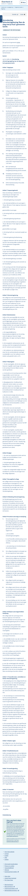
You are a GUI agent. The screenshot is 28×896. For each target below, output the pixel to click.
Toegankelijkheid (9, 868)
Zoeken (7, 859)
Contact (7, 853)
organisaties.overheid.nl (12, 836)
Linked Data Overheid (10, 878)
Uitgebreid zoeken (19, 7)
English (6, 855)
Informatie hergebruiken (11, 864)
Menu (24, 2)
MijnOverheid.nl (9, 884)
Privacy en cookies (9, 866)
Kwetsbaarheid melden (11, 872)
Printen (21, 14)
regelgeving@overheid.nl (13, 841)
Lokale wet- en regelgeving (7, 7)
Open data (7, 876)
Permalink (14, 14)
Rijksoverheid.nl (9, 886)
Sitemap (7, 870)
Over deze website (9, 852)
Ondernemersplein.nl (10, 888)
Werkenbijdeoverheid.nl (11, 890)
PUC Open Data (9, 880)
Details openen (1, 18)
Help (6, 857)
